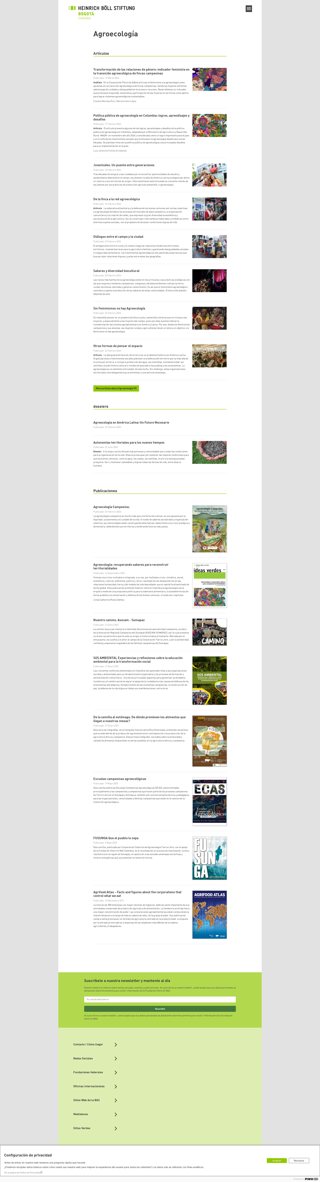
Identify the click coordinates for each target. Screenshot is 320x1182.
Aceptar (276, 1160)
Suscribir (160, 1008)
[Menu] (249, 8)
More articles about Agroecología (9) (116, 388)
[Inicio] (101, 10)
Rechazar (299, 1160)
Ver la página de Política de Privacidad (22, 1172)
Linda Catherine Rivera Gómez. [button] (109, 600)
